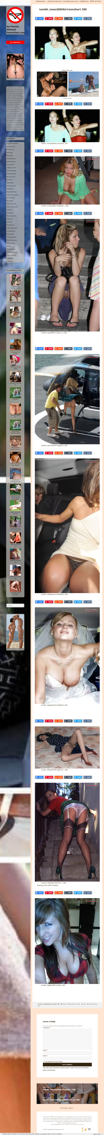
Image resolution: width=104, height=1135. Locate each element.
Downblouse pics (11, 174)
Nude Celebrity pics (12, 207)
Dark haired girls (11, 170)
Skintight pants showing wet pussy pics (15, 481)
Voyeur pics (10, 261)
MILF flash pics (11, 198)
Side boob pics (11, 243)
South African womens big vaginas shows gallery (15, 497)
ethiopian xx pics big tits (15, 383)
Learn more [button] (97, 1134)
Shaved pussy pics (12, 240)
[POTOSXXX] (15, 392)
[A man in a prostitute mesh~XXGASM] (15, 457)
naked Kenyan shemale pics (15, 512)
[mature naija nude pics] (15, 537)
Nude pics (9, 210)
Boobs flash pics (11, 158)
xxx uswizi (15, 318)
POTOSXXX (15, 399)
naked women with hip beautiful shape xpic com (15, 529)
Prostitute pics (11, 225)
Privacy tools (81, 1124)
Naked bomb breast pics (15, 561)
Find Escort (10, 180)
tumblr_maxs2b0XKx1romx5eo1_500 (49, 1004)
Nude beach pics (11, 204)
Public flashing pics (12, 228)
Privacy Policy (58, 1062)
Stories (9, 246)
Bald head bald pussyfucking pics (15, 448)
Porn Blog (9, 222)
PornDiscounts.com (70, 1)
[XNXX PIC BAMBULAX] (15, 328)
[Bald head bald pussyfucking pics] (15, 441)
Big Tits (71, 1108)
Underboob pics (11, 255)
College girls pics (11, 167)
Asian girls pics (11, 146)
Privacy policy (73, 1124)
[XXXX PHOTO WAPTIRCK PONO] (15, 425)
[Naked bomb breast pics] (15, 554)
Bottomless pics (11, 161)
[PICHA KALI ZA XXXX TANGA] (15, 360)
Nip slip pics (10, 201)
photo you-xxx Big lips (15, 577)
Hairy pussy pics (11, 186)
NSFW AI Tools (95, 1)
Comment (47, 1028)
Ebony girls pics (11, 177)
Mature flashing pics (12, 195)
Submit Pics (16, 42)
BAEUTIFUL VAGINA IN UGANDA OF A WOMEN (15, 352)
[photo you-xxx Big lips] (15, 570)
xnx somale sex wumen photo (15, 593)
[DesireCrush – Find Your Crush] (15, 66)
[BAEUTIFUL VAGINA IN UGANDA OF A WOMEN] (15, 344)
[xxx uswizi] (15, 312)
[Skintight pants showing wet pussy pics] (15, 473)
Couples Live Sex (67, 98)
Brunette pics (10, 164)
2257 (63, 1124)
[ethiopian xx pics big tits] (15, 376)
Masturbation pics (12, 192)
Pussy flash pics (11, 231)
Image (64, 1004)
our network (64, 1123)
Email (45, 1056)
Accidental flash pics (12, 143)
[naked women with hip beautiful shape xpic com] (15, 521)
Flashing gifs (10, 183)
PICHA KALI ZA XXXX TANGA (15, 367)
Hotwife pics (10, 189)
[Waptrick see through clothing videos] (15, 279)
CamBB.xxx (84, 1)
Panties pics (10, 213)
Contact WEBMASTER (56, 1124)
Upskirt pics (10, 258)
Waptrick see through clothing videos (15, 288)
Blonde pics (10, 155)
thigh (84, 1004)
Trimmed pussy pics (12, 252)
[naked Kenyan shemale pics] (15, 505)
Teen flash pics (11, 249)
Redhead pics (10, 234)
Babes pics (10, 152)
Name (45, 1050)
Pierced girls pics (11, 216)
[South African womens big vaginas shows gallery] (15, 489)
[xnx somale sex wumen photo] (15, 586)
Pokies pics (10, 219)
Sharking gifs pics (12, 237)
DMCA (67, 1124)
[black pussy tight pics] (15, 408)
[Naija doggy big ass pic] (15, 296)
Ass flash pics (10, 149)
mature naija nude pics (15, 545)
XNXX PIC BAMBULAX (15, 334)
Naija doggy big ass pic (15, 303)
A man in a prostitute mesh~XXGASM (15, 464)
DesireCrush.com (55, 1)
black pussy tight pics (15, 416)
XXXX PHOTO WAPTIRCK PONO (15, 432)
